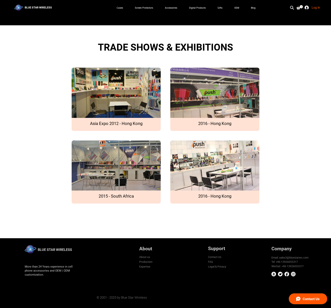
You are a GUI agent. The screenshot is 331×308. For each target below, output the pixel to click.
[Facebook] (286, 274)
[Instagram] (293, 274)
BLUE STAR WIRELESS (55, 250)
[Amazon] (273, 274)
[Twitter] (280, 274)
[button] (300, 7)
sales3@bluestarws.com (293, 257)
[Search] (291, 7)
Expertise (144, 266)
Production (145, 262)
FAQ (210, 262)
